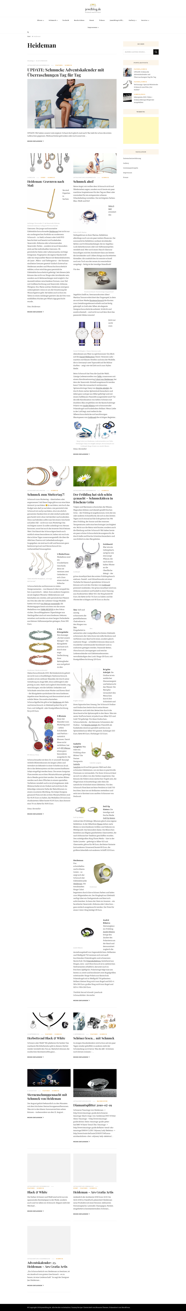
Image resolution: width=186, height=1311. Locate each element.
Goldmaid (92, 417)
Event (91, 20)
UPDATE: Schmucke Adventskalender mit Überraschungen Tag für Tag (65, 72)
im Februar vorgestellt (50, 604)
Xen (75, 627)
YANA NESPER (47, 609)
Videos (102, 20)
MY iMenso (65, 748)
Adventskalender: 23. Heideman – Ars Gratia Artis (47, 1264)
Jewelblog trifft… (117, 20)
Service (144, 20)
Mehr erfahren (34, 141)
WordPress (126, 1307)
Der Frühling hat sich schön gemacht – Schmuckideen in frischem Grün (93, 498)
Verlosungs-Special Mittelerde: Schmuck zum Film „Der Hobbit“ (146, 87)
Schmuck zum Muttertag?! (45, 494)
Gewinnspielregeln (130, 168)
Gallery (132, 20)
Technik (65, 20)
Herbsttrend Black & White (46, 1038)
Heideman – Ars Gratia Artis (93, 1192)
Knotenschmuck (96, 300)
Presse (125, 177)
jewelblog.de (93, 9)
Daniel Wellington (87, 357)
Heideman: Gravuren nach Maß (45, 183)
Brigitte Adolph (102, 388)
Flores (99, 824)
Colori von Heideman (104, 379)
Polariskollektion (93, 961)
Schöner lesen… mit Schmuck (93, 1038)
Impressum (92, 27)
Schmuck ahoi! (83, 181)
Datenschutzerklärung (132, 158)
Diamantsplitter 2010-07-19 (92, 1105)
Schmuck (52, 20)
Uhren (39, 20)
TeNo (99, 376)
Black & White (37, 1192)
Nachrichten (79, 20)
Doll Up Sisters (109, 818)
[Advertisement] (141, 130)
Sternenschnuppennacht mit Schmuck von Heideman (47, 1096)
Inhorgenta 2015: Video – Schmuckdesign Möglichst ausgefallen (144, 99)
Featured (59, 65)
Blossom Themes (102, 1307)
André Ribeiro (89, 406)
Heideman (53, 231)
